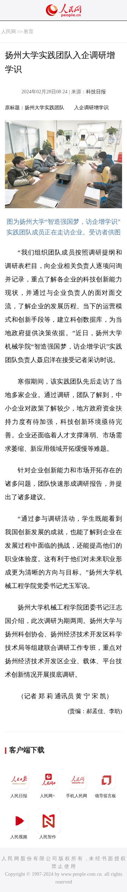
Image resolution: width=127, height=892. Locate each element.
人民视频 (18, 836)
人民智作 (47, 836)
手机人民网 (76, 795)
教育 (29, 31)
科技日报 (96, 91)
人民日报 (18, 795)
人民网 (8, 31)
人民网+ (47, 795)
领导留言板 (105, 795)
